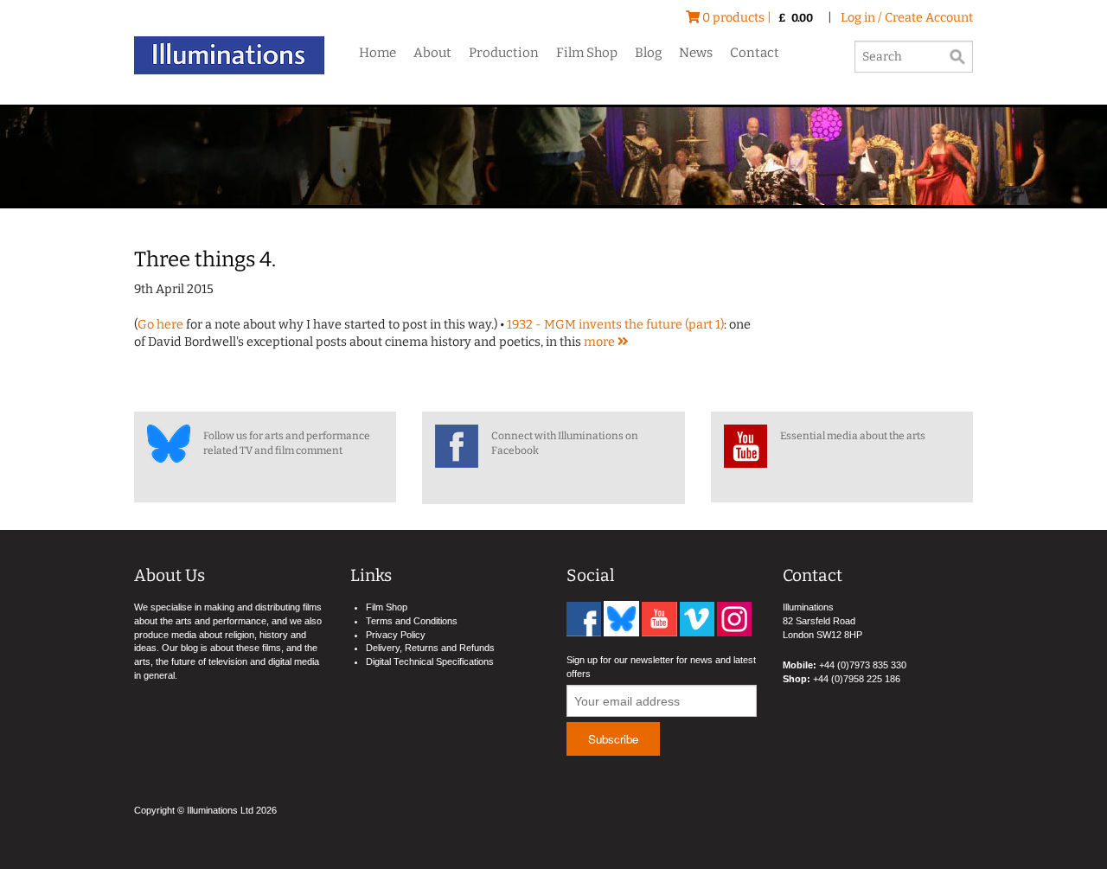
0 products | (756, 17)
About (432, 53)
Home (377, 53)
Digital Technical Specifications (430, 661)
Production (504, 53)
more (600, 342)
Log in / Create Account (907, 17)
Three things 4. (205, 259)
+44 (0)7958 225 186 (856, 679)
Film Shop (586, 53)
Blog (648, 53)
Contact (754, 53)
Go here (160, 324)
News (696, 53)
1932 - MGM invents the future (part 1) (615, 324)
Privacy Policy (396, 634)
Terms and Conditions (412, 621)
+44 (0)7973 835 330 (862, 665)
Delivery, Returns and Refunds (430, 647)
